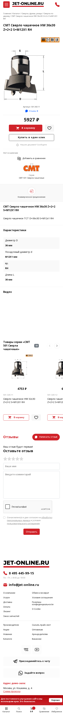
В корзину (28, 128)
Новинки (7, 634)
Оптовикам (37, 630)
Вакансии (36, 639)
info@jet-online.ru (24, 585)
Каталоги (7, 639)
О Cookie (36, 609)
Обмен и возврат (40, 593)
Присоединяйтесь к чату (34, 661)
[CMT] (31, 168)
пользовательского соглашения (23, 523)
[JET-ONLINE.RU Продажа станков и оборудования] (28, 4)
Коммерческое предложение (31, 197)
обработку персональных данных (29, 519)
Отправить (31, 531)
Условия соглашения (42, 598)
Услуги (6, 598)
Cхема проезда (11, 691)
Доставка (7, 602)
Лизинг (6, 612)
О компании (9, 593)
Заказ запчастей (11, 616)
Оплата (6, 607)
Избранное (57, 711)
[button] (49, 346)
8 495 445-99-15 (21, 573)
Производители (11, 625)
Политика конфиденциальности (42, 603)
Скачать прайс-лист (41, 625)
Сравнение (44, 711)
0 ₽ (31, 711)
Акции (6, 630)
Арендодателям (40, 634)
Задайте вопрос (34, 673)
